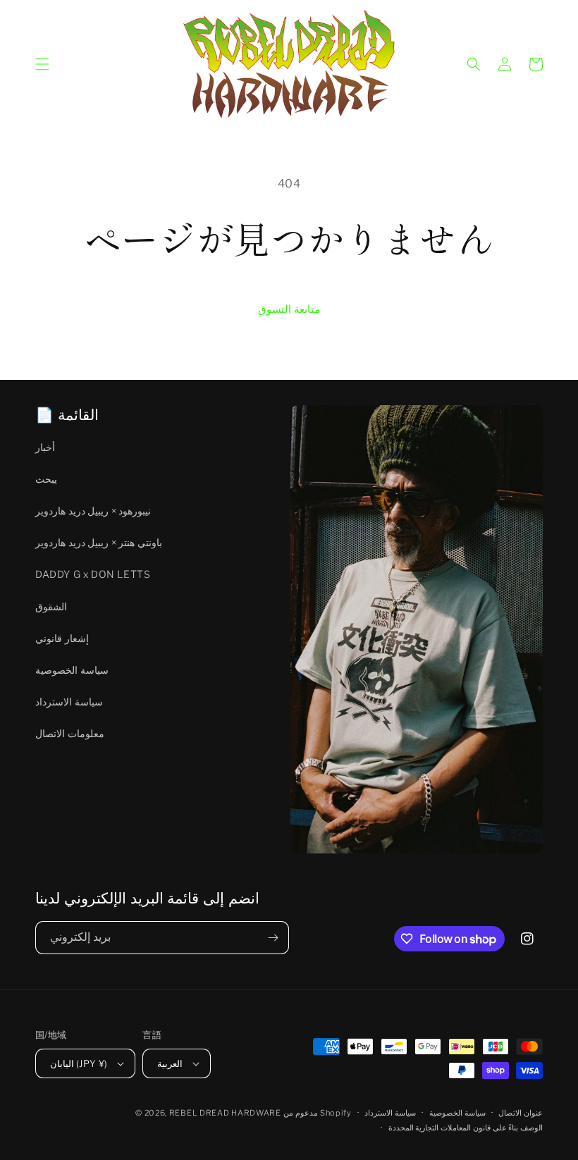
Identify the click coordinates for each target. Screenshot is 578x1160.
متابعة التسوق (289, 309)
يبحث (46, 479)
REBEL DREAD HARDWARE (225, 1113)
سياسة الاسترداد (69, 702)
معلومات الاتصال (69, 733)
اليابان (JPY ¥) (78, 1063)
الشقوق (51, 606)
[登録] (272, 937)
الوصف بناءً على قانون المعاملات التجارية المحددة (465, 1128)
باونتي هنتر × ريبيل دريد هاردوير (98, 542)
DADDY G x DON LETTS (92, 574)
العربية (170, 1063)
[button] (42, 64)
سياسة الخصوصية (72, 670)
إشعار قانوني (62, 638)
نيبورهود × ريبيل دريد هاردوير (93, 511)
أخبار (45, 447)
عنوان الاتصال (520, 1113)
